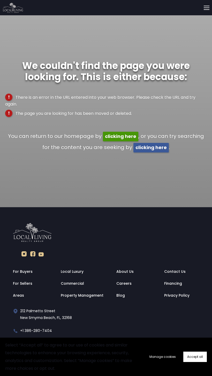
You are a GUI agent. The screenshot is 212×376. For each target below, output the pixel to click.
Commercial (72, 283)
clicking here (120, 136)
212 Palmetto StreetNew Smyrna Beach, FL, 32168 (46, 314)
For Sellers (22, 283)
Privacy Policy (177, 295)
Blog (120, 295)
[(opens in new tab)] (24, 255)
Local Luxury (72, 271)
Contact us (175, 271)
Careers (124, 283)
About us (125, 271)
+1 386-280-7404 (36, 330)
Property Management (82, 295)
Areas (18, 295)
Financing (173, 283)
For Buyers (23, 271)
